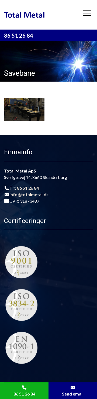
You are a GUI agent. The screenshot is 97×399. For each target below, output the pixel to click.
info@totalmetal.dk (29, 194)
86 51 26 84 (18, 35)
